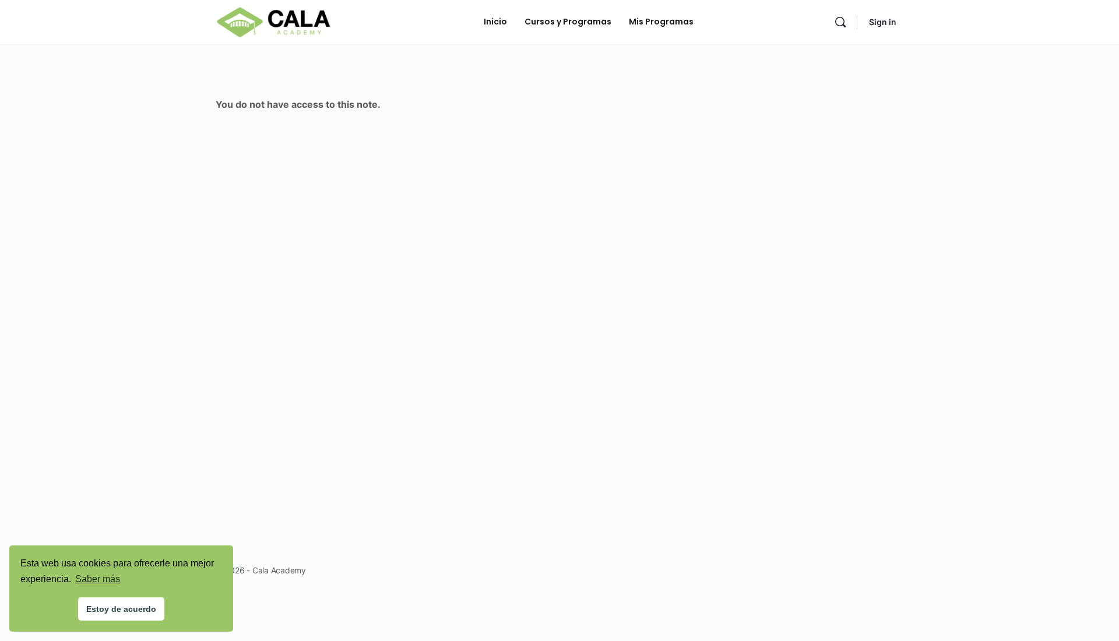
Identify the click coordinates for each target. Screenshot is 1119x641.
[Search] (840, 22)
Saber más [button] (97, 579)
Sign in (882, 22)
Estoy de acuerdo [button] (121, 609)
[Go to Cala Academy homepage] (273, 21)
